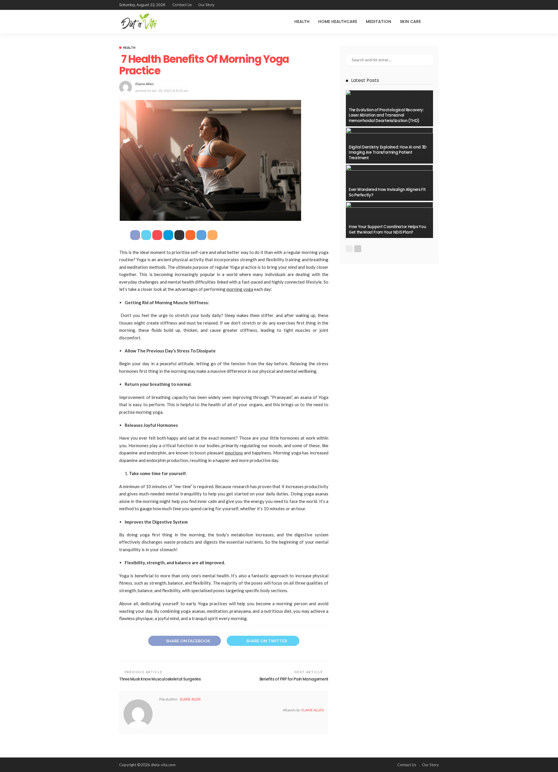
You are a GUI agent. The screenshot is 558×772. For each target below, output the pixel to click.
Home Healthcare (337, 21)
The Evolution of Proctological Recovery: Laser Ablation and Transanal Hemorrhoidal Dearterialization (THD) (386, 115)
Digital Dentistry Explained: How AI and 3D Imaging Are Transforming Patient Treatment (388, 152)
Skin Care (410, 21)
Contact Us (182, 4)
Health (302, 21)
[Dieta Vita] (138, 21)
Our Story (206, 4)
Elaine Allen (144, 84)
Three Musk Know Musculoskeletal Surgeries (160, 679)
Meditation (378, 21)
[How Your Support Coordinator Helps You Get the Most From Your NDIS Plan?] (389, 220)
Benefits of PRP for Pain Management (294, 679)
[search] (434, 21)
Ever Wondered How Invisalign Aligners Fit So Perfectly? (387, 192)
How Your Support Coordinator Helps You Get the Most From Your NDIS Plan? (387, 229)
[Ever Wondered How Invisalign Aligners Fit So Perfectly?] (389, 183)
